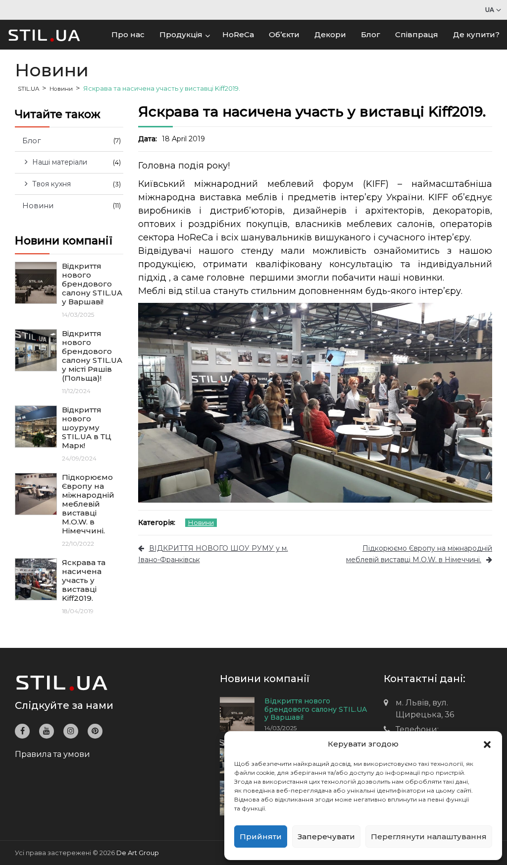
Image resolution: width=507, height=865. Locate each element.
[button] (487, 744)
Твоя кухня (51, 183)
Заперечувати (326, 836)
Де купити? (476, 34)
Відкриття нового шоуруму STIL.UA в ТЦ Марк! (86, 427)
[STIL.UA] (44, 34)
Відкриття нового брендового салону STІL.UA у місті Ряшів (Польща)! (92, 356)
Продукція (181, 34)
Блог (370, 34)
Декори (330, 34)
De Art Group (137, 853)
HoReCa (238, 34)
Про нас (128, 34)
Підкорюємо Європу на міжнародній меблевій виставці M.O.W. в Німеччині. (88, 504)
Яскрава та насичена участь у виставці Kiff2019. (83, 580)
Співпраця (416, 34)
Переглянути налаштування (429, 836)
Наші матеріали (59, 162)
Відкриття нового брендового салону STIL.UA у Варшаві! (92, 284)
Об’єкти (284, 34)
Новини (201, 522)
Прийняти (261, 836)
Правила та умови (52, 754)
